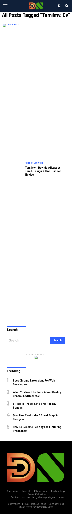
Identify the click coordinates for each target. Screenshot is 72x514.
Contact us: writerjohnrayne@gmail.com (37, 497)
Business (12, 491)
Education (40, 491)
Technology (58, 491)
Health (26, 491)
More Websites (37, 494)
